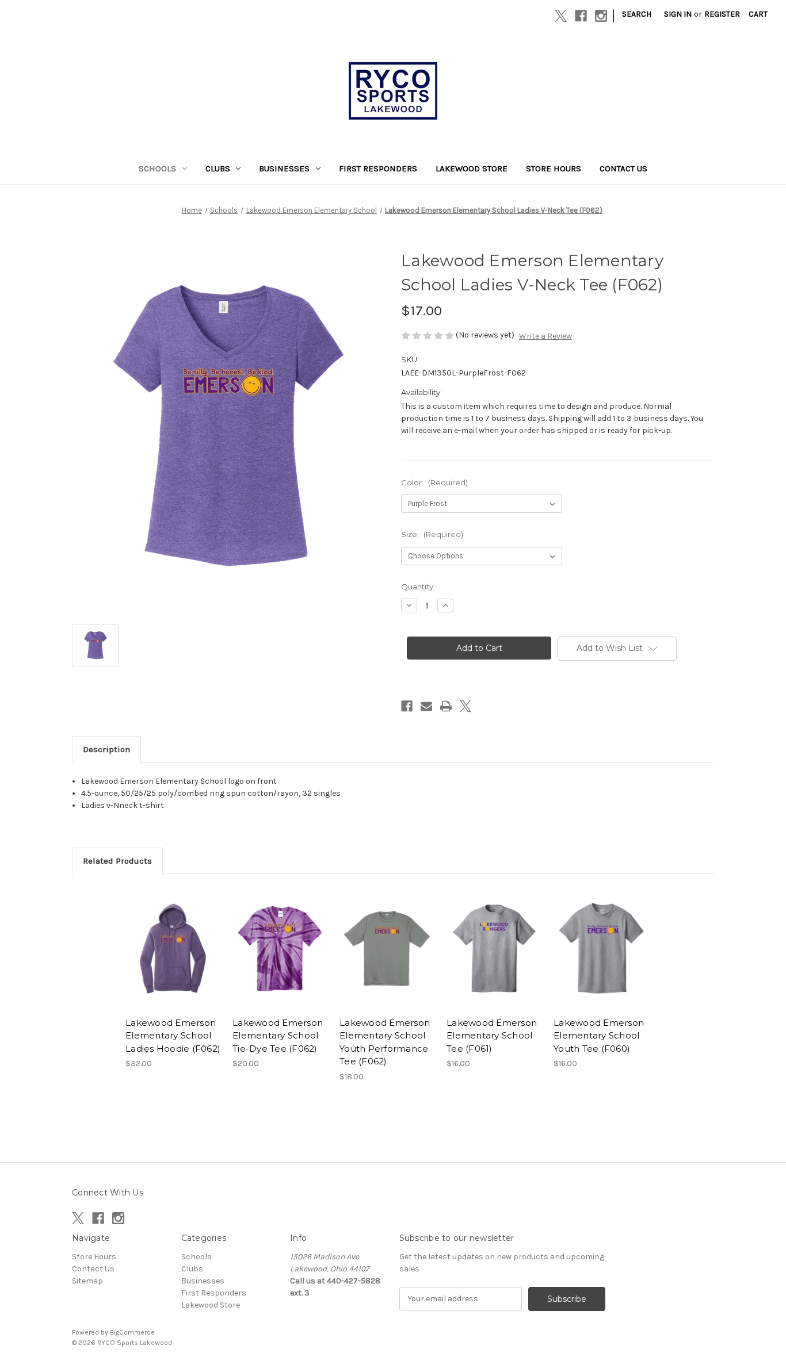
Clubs (217, 168)
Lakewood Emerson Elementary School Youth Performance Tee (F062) (384, 1042)
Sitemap (87, 1281)
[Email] (426, 706)
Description (106, 749)
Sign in (678, 14)
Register (722, 14)
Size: (432, 534)
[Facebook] (581, 16)
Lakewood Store (472, 168)
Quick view (163, 938)
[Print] (446, 706)
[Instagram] (601, 16)
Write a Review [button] (545, 336)
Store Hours (553, 168)
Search (636, 14)
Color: (434, 482)
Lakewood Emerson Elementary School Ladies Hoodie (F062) (172, 1035)
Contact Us (623, 168)
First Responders (378, 168)
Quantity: (418, 586)
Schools (157, 168)
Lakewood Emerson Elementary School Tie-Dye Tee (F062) (277, 1035)
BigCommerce (132, 1332)
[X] (561, 16)
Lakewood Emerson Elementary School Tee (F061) (492, 1035)
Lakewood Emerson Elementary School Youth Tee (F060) (599, 1035)
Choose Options (173, 958)
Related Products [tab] (117, 861)
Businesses (284, 168)
